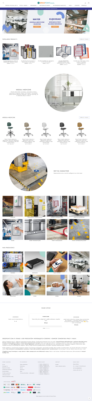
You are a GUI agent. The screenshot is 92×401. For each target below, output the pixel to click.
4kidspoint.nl (46, 374)
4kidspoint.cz (46, 364)
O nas (4, 364)
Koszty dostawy (6, 371)
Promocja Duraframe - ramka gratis (27, 373)
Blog (21, 371)
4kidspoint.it (45, 372)
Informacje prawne (6, 374)
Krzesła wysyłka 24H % (11, 5)
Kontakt (57, 364)
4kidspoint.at (45, 367)
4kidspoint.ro (46, 370)
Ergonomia (33, 5)
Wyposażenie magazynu (59, 5)
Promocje (84, 5)
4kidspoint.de (46, 365)
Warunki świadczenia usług (8, 376)
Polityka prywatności (7, 373)
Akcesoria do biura (45, 5)
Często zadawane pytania (61, 366)
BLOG (70, 5)
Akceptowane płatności (7, 369)
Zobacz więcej (84, 39)
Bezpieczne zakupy (6, 367)
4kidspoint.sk (46, 366)
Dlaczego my (5, 366)
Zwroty (21, 367)
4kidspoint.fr (45, 369)
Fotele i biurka (24, 5)
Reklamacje (22, 366)
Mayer (24, 92)
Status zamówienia (23, 364)
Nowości (77, 5)
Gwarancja (22, 369)
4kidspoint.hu (45, 371)
